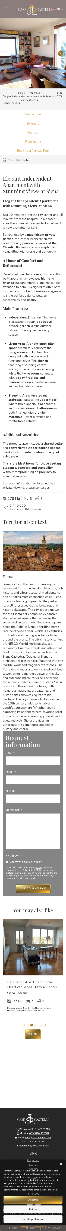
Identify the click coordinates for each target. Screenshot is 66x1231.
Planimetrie (33, 142)
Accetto (33, 1200)
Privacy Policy (39, 1226)
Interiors (33, 132)
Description (33, 114)
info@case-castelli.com (38, 1137)
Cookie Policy (24, 1226)
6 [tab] (44, 1025)
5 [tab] (40, 1025)
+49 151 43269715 (39, 1129)
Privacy (39, 867)
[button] (60, 1164)
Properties (34, 93)
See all (33, 1034)
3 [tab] (31, 1025)
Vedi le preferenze (33, 1219)
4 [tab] (35, 1025)
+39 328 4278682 (39, 1133)
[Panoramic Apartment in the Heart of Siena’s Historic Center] (33, 947)
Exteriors (33, 123)
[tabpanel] (33, 968)
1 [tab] (23, 1025)
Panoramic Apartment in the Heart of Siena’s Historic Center (32, 984)
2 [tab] (27, 1025)
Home (21, 93)
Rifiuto (33, 1209)
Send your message (33, 888)
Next (60, 53)
